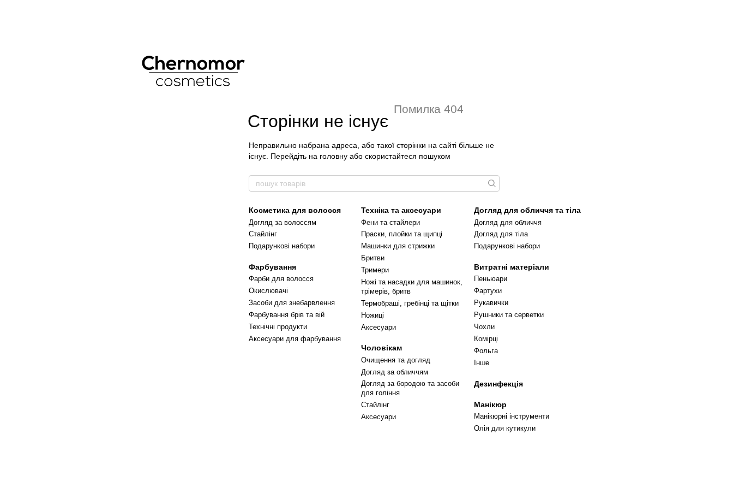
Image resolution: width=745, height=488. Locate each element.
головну (333, 156)
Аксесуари (378, 327)
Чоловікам (381, 347)
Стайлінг (263, 234)
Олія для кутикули (505, 428)
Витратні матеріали (511, 267)
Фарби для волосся (281, 279)
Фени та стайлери (390, 222)
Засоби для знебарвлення (292, 303)
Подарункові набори (282, 246)
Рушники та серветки (509, 315)
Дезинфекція (498, 383)
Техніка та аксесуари (401, 210)
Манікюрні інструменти (511, 416)
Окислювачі (268, 291)
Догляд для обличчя (508, 222)
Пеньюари (490, 279)
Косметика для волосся (295, 210)
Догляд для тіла (501, 234)
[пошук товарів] (491, 183)
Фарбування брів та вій (287, 315)
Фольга (486, 351)
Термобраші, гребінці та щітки (410, 303)
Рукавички (491, 303)
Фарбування (272, 267)
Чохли (484, 327)
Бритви (372, 258)
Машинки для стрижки (398, 246)
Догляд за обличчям (394, 372)
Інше (481, 363)
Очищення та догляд (395, 360)
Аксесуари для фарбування (295, 339)
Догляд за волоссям (282, 222)
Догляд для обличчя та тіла (527, 210)
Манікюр (490, 404)
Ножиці (372, 315)
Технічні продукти (278, 327)
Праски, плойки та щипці (401, 234)
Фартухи (488, 291)
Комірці (486, 339)
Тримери (375, 270)
